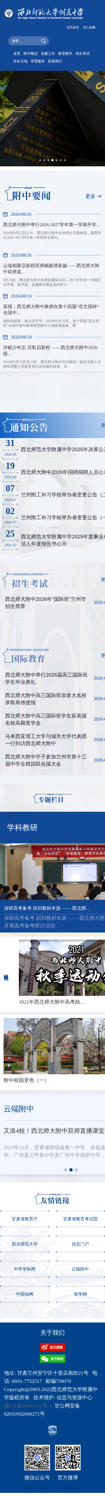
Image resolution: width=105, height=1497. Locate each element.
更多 (90, 196)
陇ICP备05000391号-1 (28, 1405)
